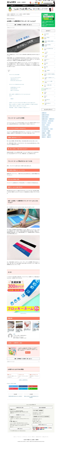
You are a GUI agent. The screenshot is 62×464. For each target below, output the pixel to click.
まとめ (10, 95)
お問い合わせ (53, 0)
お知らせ (45, 97)
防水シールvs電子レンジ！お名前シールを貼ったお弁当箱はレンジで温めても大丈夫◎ (23, 104)
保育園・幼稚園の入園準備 (49, 42)
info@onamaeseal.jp (22, 430)
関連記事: (12, 98)
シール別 (46, 53)
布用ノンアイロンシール (34, 374)
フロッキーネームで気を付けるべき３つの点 (16, 84)
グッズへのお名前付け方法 (48, 49)
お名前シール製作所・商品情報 (12, 383)
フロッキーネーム (23, 313)
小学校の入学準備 (47, 45)
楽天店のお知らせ (47, 104)
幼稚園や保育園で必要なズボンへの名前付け (15, 396)
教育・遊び (46, 67)
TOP (36, 0)
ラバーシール (29, 436)
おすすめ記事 (46, 34)
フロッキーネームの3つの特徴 (14, 74)
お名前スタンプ (25, 5)
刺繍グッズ (49, 5)
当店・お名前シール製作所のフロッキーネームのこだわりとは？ (19, 94)
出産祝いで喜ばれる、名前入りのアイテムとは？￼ (17, 105)
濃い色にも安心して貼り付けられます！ (16, 80)
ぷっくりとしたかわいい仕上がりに (16, 77)
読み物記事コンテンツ (47, 89)
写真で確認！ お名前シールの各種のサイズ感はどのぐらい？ (19, 107)
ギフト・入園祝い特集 (47, 86)
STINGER (43, 441)
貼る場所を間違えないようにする (15, 87)
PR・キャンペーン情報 (48, 82)
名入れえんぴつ (37, 5)
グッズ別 (46, 56)
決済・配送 (44, 0)
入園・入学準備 (46, 38)
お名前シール (13, 5)
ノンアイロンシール (24, 436)
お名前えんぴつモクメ (38, 436)
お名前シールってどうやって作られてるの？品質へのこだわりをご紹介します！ (22, 102)
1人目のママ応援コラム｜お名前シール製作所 (31, 439)
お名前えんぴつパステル (45, 436)
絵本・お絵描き (47, 71)
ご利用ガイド (40, 0)
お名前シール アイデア (45, 114)
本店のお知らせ (47, 100)
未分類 (45, 93)
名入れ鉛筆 (46, 64)
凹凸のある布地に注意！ (14, 88)
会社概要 (49, 0)
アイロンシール (21, 374)
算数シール (33, 436)
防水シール (9, 374)
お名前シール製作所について (49, 78)
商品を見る (28, 352)
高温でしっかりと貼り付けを (15, 90)
